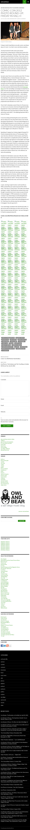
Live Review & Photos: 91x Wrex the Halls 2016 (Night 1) (14, 722)
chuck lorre (13, 341)
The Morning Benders (6, 601)
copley (2, 464)
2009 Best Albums (5, 544)
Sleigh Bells (3, 595)
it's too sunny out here (6, 443)
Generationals (4, 571)
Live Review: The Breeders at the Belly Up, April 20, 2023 (14, 715)
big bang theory (20, 337)
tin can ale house (5, 483)
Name (2, 399)
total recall (5, 350)
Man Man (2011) (4, 584)
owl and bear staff (12, 18)
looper (17, 346)
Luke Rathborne (4, 582)
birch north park (4, 460)
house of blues (4, 468)
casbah (2, 461)
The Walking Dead (20, 348)
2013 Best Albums (5, 550)
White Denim (4, 608)
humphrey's (3, 470)
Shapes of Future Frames (7, 625)
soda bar (3, 478)
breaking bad (5, 339)
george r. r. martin (16, 345)
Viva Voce (3, 606)
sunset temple (4, 481)
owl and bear (5, 2)
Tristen (2, 605)
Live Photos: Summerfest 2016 (8, 790)
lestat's (2, 472)
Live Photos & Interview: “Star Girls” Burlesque (12, 787)
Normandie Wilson (5, 622)
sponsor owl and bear (24, 511)
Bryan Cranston (22, 339)
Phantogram (4, 589)
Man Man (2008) (4, 583)
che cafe (3, 463)
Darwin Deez (4, 564)
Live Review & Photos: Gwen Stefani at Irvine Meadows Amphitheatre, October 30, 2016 (14, 743)
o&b (2, 678)
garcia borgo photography (7, 442)
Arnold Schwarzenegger (8, 337)
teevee (2, 702)
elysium (11, 343)
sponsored (3, 699)
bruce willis (13, 339)
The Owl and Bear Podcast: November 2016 (11, 733)
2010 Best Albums (5, 545)
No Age (2, 587)
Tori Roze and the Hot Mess (7, 634)
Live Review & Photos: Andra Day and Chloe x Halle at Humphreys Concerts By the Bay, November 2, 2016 (13, 729)
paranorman (24, 346)
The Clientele (4, 598)
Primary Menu (28, 2)
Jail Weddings (4, 576)
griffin (2, 467)
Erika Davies (4, 617)
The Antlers (4, 597)
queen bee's (4, 476)
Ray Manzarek (4, 590)
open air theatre (5, 474)
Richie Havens (4, 591)
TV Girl (2, 636)
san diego (21, 7)
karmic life (3, 444)
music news (3, 675)
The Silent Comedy (5, 632)
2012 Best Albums (5, 548)
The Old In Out (4, 630)
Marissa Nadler (4, 586)
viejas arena (3, 485)
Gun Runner (4, 619)
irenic (2, 471)
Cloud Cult (3, 563)
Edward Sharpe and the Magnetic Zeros (10, 567)
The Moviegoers (5, 629)
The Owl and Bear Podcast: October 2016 (11, 761)
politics (2, 691)
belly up (2, 459)
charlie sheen (5, 341)
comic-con (4, 343)
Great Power (4, 618)
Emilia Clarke (18, 343)
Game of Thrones (6, 345)
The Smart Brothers (5, 633)
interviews (3, 670)
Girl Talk (3, 572)
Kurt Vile (3, 578)
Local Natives (4, 580)
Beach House (4, 561)
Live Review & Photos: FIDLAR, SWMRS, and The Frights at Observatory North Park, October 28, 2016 (15, 747)
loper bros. (3, 446)
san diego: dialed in (5, 448)
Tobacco (3, 603)
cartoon (3, 661)
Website (3, 411)
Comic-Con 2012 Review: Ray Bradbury (10, 357)
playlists (3, 683)
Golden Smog (4, 574)
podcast (3, 686)
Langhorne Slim (4, 579)
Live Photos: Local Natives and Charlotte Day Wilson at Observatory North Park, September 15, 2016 (14, 781)
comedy (3, 664)
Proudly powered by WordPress (7, 828)
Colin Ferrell (22, 341)
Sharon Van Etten (5, 593)
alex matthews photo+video (7, 439)
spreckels (3, 479)
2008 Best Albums (5, 543)
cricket (2, 466)
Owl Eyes (3, 623)
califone (3, 440)
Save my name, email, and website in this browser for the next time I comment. (14, 420)
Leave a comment (21, 18)
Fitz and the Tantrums (6, 568)
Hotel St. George (5, 621)
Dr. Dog (2, 565)
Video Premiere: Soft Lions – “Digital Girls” (11, 754)
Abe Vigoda (3, 559)
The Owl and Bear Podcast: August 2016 (11, 809)
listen (2, 672)
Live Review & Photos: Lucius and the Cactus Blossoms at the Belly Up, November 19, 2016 (15, 725)
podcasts (3, 689)
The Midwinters (4, 627)
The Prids (3, 602)
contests (3, 667)
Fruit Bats (3, 569)
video (2, 705)
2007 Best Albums (5, 541)
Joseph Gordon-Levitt (7, 346)
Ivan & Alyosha (4, 575)
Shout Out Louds (5, 594)
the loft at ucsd (4, 482)
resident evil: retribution (8, 348)
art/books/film (5, 7)
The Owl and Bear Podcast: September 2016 (11, 784)
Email (2, 405)
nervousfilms (4, 447)
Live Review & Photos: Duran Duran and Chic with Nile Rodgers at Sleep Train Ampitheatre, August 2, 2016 (14, 820)
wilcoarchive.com (5, 450)
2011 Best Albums (5, 547)
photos (12, 7)
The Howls (3, 626)
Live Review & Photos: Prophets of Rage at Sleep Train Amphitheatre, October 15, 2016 (14, 765)
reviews (16, 7)
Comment (3, 379)
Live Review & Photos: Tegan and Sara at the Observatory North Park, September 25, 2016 (15, 773)
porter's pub (4, 475)
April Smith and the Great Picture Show (10, 560)
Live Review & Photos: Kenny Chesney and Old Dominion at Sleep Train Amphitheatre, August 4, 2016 (14, 812)
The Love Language (5, 599)
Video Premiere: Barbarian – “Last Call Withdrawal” (13, 739)
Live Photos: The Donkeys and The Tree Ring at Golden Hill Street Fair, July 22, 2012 (15, 364)
